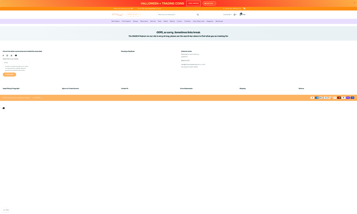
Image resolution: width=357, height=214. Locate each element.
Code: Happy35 (193, 3)
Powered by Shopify (23, 97)
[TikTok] (11, 55)
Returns (301, 88)
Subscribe (9, 74)
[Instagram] (7, 55)
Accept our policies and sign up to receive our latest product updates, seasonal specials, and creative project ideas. (16, 68)
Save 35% (209, 3)
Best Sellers (116, 21)
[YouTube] (16, 55)
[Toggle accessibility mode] (244, 8)
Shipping (243, 88)
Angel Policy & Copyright (11, 88)
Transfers (187, 21)
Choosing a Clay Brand (128, 51)
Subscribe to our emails (10, 59)
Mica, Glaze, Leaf (198, 21)
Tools (159, 21)
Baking (172, 21)
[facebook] (3, 55)
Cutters (179, 21)
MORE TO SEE (133, 14)
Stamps (135, 21)
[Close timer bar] (354, 3)
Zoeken (197, 15)
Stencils (153, 21)
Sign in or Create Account (70, 88)
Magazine (210, 21)
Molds (166, 21)
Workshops (219, 21)
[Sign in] (235, 15)
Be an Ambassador (186, 88)
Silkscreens (144, 21)
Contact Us (124, 88)
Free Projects (126, 21)
